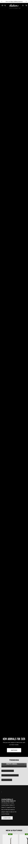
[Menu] (2, 5)
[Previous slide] (1, 1)
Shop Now (14, 750)
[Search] (5, 5)
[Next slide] (26, 1)
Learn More (7, 818)
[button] (26, 5)
